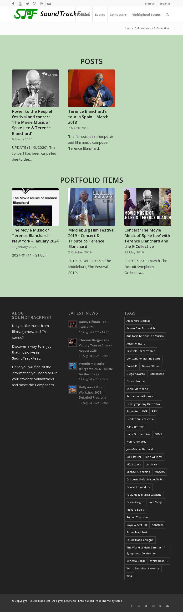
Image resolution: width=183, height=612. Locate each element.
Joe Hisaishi (134, 457)
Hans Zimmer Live (138, 434)
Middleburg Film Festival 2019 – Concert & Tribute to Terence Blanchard (91, 238)
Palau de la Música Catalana (144, 494)
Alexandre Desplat (138, 320)
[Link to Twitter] (27, 3)
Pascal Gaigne (135, 502)
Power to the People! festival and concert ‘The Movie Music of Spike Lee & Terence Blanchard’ (32, 122)
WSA (129, 576)
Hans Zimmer (135, 426)
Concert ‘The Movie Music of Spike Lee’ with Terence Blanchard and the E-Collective (147, 238)
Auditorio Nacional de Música (145, 336)
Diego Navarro (136, 373)
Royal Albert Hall (137, 525)
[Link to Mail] (49, 3)
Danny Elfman (151, 366)
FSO (154, 411)
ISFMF (158, 434)
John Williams (153, 457)
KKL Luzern (134, 464)
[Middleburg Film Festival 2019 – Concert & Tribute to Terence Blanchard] (91, 207)
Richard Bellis (135, 509)
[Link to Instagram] (34, 3)
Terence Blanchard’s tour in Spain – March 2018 (88, 117)
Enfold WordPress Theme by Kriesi (100, 600)
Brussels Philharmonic (141, 351)
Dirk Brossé (156, 373)
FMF (144, 411)
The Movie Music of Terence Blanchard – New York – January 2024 (35, 235)
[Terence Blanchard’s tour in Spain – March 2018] (91, 88)
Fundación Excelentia (140, 419)
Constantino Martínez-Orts (143, 358)
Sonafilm (157, 525)
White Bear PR (159, 561)
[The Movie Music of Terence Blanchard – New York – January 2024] (35, 207)
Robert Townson (137, 517)
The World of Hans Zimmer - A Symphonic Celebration (146, 550)
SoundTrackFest (137, 532)
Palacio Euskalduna (139, 487)
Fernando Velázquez (140, 396)
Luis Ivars (151, 464)
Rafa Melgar (156, 502)
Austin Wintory (136, 343)
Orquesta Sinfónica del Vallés (145, 479)
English (150, 3)
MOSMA (160, 472)
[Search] (167, 14)
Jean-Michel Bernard (140, 449)
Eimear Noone (136, 381)
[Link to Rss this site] (41, 3)
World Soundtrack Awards (143, 568)
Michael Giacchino (138, 472)
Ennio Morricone (137, 388)
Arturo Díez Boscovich (141, 328)
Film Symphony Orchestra (143, 404)
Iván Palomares (136, 441)
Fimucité (132, 411)
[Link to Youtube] (20, 3)
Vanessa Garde (136, 561)
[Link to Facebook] (13, 3)
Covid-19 (132, 366)
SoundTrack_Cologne (140, 540)
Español (165, 3)
